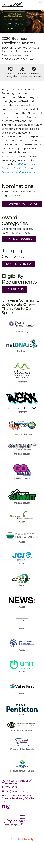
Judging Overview (19, 264)
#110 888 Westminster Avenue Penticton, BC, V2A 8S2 (18, 798)
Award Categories (19, 238)
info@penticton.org (16, 791)
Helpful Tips (15, 289)
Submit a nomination (23, 203)
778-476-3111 (12, 787)
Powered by (16, 839)
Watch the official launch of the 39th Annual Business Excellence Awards (20, 168)
